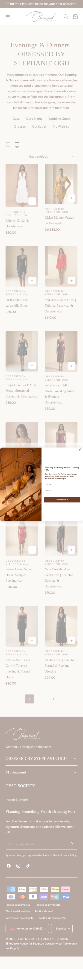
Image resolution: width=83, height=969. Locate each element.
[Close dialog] (80, 450)
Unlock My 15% (62, 500)
